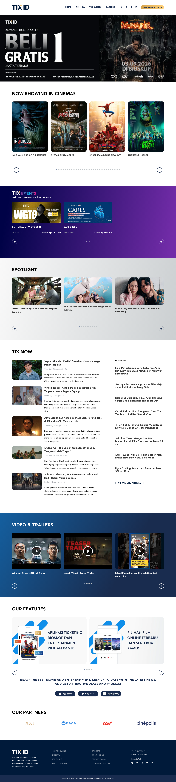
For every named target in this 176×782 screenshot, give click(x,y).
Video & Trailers (60, 763)
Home (68, 7)
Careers (110, 7)
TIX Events (95, 7)
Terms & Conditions (102, 763)
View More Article (129, 483)
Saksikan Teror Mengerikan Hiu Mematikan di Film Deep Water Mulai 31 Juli (139, 441)
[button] (16, 170)
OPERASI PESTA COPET (62, 155)
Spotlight (57, 759)
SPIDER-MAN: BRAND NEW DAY (105, 155)
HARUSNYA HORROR (138, 155)
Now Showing (59, 751)
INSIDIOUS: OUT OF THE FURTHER (29, 155)
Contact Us (98, 755)
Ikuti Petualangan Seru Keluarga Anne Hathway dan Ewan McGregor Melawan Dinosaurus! (138, 371)
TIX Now (80, 7)
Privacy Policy (99, 759)
